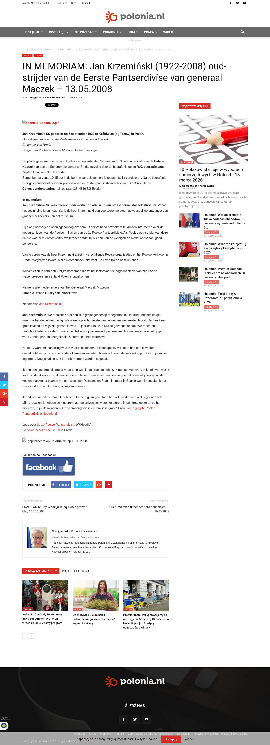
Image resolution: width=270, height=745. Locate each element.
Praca (149, 32)
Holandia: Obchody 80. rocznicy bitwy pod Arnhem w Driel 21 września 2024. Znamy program (42, 618)
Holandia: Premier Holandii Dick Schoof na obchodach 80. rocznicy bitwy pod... (225, 273)
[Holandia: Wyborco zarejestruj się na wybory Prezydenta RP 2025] (189, 249)
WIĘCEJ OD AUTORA (75, 571)
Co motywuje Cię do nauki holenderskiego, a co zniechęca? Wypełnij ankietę (94, 619)
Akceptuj (171, 739)
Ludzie (38, 55)
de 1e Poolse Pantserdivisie (56, 424)
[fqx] (7, 726)
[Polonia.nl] (135, 16)
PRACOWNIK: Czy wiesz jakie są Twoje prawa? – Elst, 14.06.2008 (56, 509)
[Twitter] (237, 3)
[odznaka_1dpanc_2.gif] (95, 123)
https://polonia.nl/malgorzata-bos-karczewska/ (75, 537)
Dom (131, 32)
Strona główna (30, 49)
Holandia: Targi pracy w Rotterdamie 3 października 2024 (223, 298)
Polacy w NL (187, 162)
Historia (48, 49)
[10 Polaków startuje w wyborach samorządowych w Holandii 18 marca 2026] (213, 139)
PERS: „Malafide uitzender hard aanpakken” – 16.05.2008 (138, 509)
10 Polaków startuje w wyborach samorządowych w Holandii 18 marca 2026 (211, 175)
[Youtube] (244, 3)
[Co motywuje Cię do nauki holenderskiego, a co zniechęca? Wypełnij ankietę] (96, 595)
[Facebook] (230, 3)
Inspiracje (57, 32)
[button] (243, 32)
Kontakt (85, 2)
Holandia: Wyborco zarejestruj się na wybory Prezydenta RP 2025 (225, 248)
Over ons (62, 2)
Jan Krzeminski (50, 304)
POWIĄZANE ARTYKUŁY (41, 571)
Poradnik (110, 32)
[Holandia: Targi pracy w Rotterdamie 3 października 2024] (189, 299)
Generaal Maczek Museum (41, 430)
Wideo (168, 32)
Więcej (189, 739)
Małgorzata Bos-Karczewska (47, 97)
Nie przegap (84, 32)
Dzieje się (32, 32)
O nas (74, 2)
